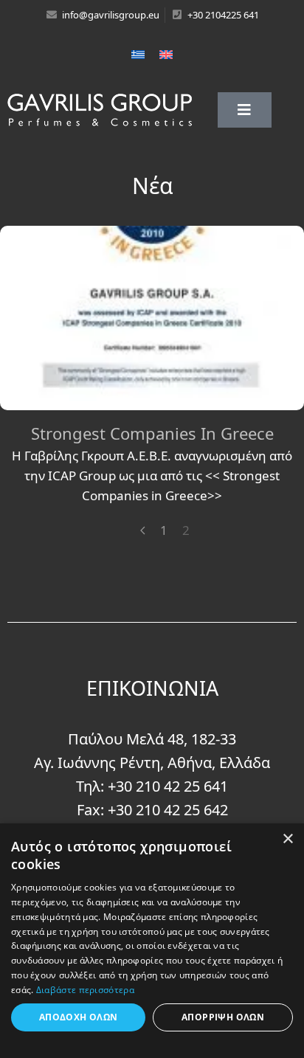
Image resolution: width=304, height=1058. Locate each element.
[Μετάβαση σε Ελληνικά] (138, 54)
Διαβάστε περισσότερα (85, 989)
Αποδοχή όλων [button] (78, 1017)
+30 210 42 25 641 (168, 786)
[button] (245, 110)
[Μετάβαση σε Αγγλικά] (166, 54)
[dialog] (152, 940)
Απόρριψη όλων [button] (223, 1017)
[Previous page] (143, 530)
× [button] (287, 839)
